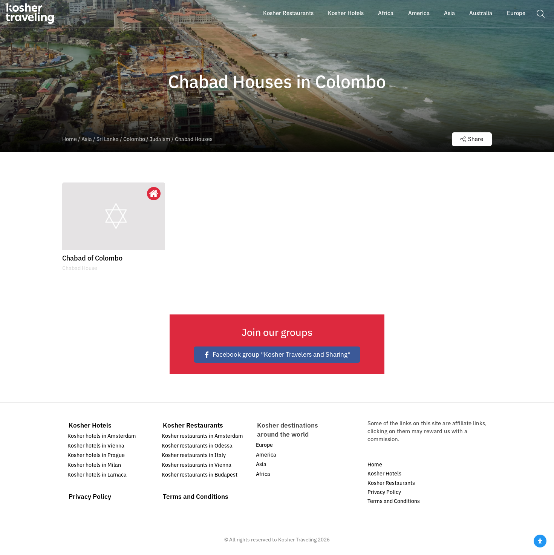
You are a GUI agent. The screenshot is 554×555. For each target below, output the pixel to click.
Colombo (134, 139)
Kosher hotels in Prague (96, 455)
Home (69, 139)
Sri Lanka (107, 139)
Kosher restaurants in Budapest (199, 474)
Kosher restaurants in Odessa (197, 445)
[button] (540, 13)
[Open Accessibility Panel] (540, 541)
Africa (263, 474)
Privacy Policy (90, 496)
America (266, 454)
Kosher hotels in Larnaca (97, 474)
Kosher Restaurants (193, 425)
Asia (86, 139)
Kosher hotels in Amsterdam (101, 436)
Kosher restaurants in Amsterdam (202, 436)
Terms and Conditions (195, 496)
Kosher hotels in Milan (94, 465)
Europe (264, 445)
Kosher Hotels (90, 425)
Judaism (160, 139)
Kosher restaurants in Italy (194, 455)
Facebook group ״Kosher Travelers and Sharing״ (281, 354)
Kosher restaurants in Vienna (196, 465)
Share (475, 139)
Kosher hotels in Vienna (95, 445)
